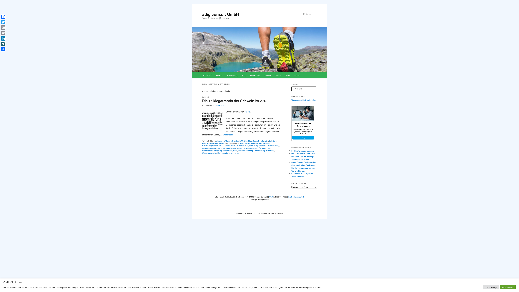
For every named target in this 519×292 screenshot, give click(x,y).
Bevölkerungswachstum (211, 146)
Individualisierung (209, 148)
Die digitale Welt (238, 141)
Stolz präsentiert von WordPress (270, 213)
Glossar (278, 75)
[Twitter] (3, 22)
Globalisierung (273, 146)
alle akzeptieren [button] (508, 287)
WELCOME (207, 75)
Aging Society (245, 143)
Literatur (268, 75)
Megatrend (241, 148)
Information (221, 148)
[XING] (3, 44)
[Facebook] (3, 16)
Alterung (254, 143)
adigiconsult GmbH (220, 14)
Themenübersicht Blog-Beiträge (303, 100)
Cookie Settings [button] (491, 287)
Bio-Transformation (229, 146)
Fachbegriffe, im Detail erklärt (256, 141)
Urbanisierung (259, 150)
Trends (221, 143)
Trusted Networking (245, 150)
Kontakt (297, 75)
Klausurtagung (232, 75)
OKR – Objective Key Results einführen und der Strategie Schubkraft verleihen (303, 156)
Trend (235, 150)
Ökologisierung (264, 148)
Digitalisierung (252, 146)
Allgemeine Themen (224, 141)
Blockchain (241, 146)
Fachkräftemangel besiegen (302, 151)
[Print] (3, 33)
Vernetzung (270, 150)
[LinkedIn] (3, 38)
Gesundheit (263, 146)
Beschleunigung (265, 143)
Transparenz (227, 150)
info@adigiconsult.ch (296, 197)
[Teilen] (3, 49)
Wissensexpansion (209, 153)
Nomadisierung (252, 148)
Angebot (219, 75)
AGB (271, 197)
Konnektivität (231, 148)
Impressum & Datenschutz (246, 213)
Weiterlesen (229, 134)
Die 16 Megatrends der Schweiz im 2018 (234, 100)
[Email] (3, 27)
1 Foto (247, 111)
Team (287, 75)
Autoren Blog (255, 75)
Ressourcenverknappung (212, 150)
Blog (244, 75)
